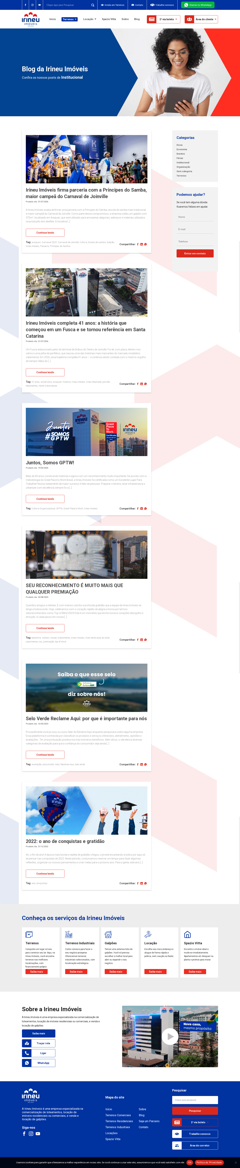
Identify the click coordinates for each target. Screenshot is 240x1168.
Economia (182, 149)
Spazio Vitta (109, 19)
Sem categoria (184, 171)
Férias (180, 158)
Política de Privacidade (209, 1162)
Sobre (125, 19)
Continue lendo (45, 232)
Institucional (183, 162)
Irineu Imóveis (31, 19)
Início (52, 19)
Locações (111, 1133)
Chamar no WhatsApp (200, 5)
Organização (183, 167)
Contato (139, 5)
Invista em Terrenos (114, 5)
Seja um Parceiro (149, 1121)
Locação (88, 19)
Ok (189, 1162)
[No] (235, 1162)
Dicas (180, 145)
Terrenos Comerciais (118, 1115)
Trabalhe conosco (164, 5)
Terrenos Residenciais (119, 1121)
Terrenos (181, 175)
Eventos (181, 153)
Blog (137, 19)
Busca (91, 5)
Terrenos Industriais (117, 1127)
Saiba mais (38, 1033)
